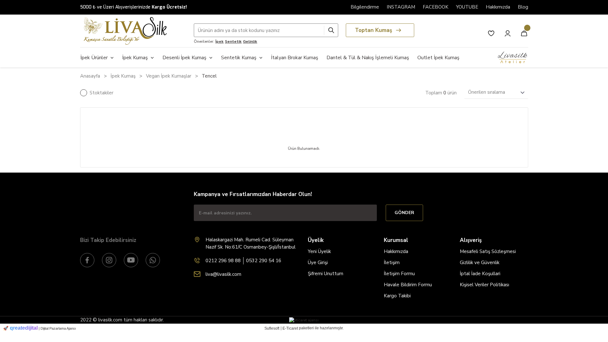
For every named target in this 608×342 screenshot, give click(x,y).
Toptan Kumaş (373, 30)
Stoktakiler (101, 93)
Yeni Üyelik (319, 251)
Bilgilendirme (365, 7)
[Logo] (123, 31)
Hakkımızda (498, 7)
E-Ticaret (290, 328)
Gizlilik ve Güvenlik (479, 262)
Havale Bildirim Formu (408, 285)
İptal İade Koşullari (480, 273)
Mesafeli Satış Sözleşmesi (488, 251)
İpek (219, 41)
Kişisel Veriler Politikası (484, 285)
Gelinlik (250, 41)
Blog (523, 7)
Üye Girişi (318, 262)
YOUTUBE (467, 7)
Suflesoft (271, 328)
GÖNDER (404, 213)
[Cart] (524, 33)
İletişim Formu (399, 273)
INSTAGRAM (401, 7)
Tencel (209, 76)
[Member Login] (507, 33)
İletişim (392, 262)
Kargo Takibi (397, 296)
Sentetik (233, 41)
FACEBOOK (435, 7)
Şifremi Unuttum (325, 273)
